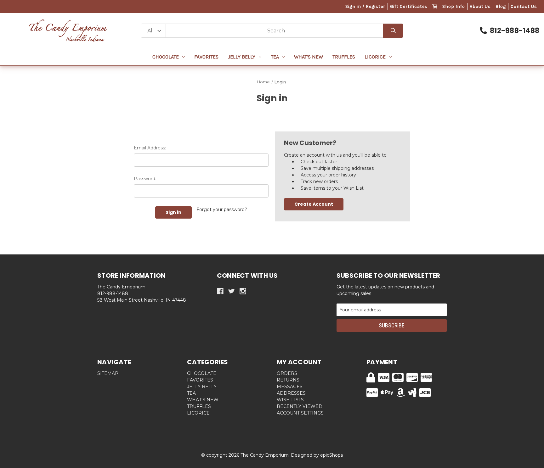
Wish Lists (290, 400)
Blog (501, 6)
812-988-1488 (514, 31)
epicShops (331, 455)
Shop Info (453, 6)
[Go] (393, 31)
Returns (288, 380)
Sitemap (107, 373)
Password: (145, 178)
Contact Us (524, 6)
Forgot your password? (221, 209)
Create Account (313, 204)
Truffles (343, 57)
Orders (287, 373)
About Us (480, 6)
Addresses (291, 393)
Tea (275, 57)
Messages (290, 386)
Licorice (375, 57)
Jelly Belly (241, 57)
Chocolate (165, 57)
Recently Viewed (299, 406)
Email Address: (150, 148)
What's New (308, 57)
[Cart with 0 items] (435, 6)
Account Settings (300, 413)
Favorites (206, 57)
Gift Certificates (409, 6)
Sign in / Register (365, 6)
